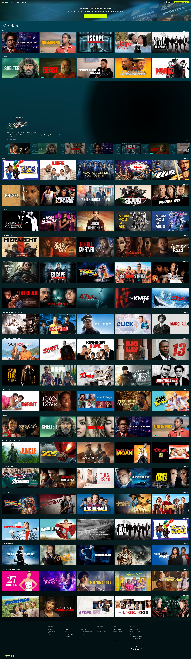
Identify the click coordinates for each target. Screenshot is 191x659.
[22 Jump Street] (133, 272)
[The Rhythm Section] (95, 581)
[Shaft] (58, 349)
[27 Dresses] (20, 581)
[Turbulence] (58, 452)
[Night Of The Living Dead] (95, 529)
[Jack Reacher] (95, 221)
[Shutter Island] (133, 478)
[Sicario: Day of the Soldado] (133, 195)
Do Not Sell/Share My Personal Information (135, 642)
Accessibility (116, 634)
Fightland (50, 629)
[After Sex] (95, 606)
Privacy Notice (133, 634)
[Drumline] (170, 170)
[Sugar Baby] (58, 581)
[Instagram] (134, 649)
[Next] (188, 42)
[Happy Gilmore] (20, 529)
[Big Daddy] (133, 349)
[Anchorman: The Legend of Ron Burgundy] (95, 504)
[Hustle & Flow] (58, 195)
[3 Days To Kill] (58, 555)
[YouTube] (138, 649)
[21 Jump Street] (95, 375)
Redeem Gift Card (101, 633)
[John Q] (20, 195)
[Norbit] (20, 401)
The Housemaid (68, 633)
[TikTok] (141, 649)
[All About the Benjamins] (133, 68)
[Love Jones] (133, 42)
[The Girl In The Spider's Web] (133, 375)
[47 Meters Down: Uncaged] (95, 298)
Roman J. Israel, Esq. (69, 634)
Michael (66, 629)
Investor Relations (134, 646)
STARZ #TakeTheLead (135, 631)
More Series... (84, 637)
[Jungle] (20, 452)
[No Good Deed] (58, 298)
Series (18, 2)
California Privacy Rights (136, 636)
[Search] (164, 2)
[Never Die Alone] (20, 375)
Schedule (115, 640)
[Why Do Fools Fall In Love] (58, 401)
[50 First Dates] (20, 349)
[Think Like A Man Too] (133, 170)
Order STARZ (100, 629)
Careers (132, 633)
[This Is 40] (95, 478)
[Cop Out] (58, 504)
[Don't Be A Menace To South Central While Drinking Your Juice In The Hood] (20, 170)
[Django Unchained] (170, 68)
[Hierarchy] (20, 247)
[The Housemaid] (95, 427)
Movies (24, 2)
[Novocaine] (170, 452)
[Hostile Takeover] (95, 247)
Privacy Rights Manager (135, 638)
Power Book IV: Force (53, 635)
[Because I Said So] (170, 606)
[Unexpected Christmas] (133, 401)
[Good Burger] (170, 401)
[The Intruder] (20, 298)
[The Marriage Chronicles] (58, 606)
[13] (170, 349)
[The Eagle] (133, 555)
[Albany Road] (170, 247)
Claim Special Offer (101, 631)
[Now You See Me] (133, 221)
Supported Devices (118, 633)
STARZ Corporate (134, 629)
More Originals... (52, 637)
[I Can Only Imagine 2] (95, 452)
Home (12, 2)
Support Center (117, 629)
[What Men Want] (170, 555)
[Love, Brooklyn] (170, 581)
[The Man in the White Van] (58, 247)
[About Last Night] (95, 401)
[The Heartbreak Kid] (133, 606)
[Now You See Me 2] (170, 221)
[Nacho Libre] (58, 529)
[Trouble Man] (95, 68)
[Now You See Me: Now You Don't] (95, 170)
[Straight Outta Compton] (170, 42)
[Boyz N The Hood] (58, 324)
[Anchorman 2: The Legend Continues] (170, 504)
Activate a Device (117, 631)
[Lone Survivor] (20, 324)
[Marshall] (170, 324)
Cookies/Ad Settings (135, 644)
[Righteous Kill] (170, 375)
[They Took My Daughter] (58, 221)
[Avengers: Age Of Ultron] (20, 478)
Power (49, 634)
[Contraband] (95, 555)
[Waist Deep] (170, 272)
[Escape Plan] (95, 42)
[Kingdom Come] (95, 349)
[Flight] (95, 324)
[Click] (133, 324)
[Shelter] (20, 68)
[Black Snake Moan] (133, 452)
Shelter (66, 631)
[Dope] (58, 375)
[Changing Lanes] (170, 478)
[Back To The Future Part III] (20, 504)
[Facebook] (131, 649)
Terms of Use (133, 640)
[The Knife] (133, 298)
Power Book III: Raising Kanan (53, 632)
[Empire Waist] (133, 581)
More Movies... (68, 636)
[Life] (58, 170)
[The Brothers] (20, 606)
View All (186, 31)
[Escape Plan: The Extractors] (58, 272)
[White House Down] (95, 195)
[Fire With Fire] (170, 195)
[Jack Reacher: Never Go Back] (58, 478)
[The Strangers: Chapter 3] (133, 247)
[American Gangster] (20, 221)
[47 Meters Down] (170, 298)
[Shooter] (20, 555)
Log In (98, 634)
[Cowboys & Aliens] (133, 504)
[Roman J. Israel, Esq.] (20, 42)
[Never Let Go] (20, 272)
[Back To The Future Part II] (95, 272)
